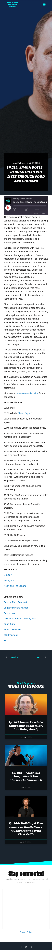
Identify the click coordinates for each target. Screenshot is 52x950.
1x (21, 209)
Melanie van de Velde (27, 393)
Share (44, 213)
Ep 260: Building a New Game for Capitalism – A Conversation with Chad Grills (26, 829)
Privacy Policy (26, 932)
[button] (36, 4)
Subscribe (34, 213)
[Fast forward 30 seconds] (30, 209)
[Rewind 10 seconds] (15, 209)
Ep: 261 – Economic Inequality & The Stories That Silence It (26, 776)
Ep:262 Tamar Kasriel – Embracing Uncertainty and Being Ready (26, 725)
